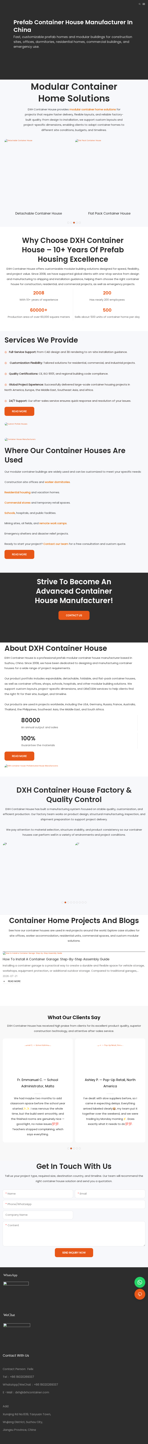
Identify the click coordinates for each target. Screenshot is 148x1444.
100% (28, 738)
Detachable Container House (38, 213)
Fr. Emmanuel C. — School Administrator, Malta (37, 1083)
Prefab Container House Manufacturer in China (73, 26)
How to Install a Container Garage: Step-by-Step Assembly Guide (56, 959)
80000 (30, 720)
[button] (68, 222)
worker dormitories (57, 482)
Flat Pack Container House (109, 213)
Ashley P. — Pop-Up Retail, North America (110, 1083)
